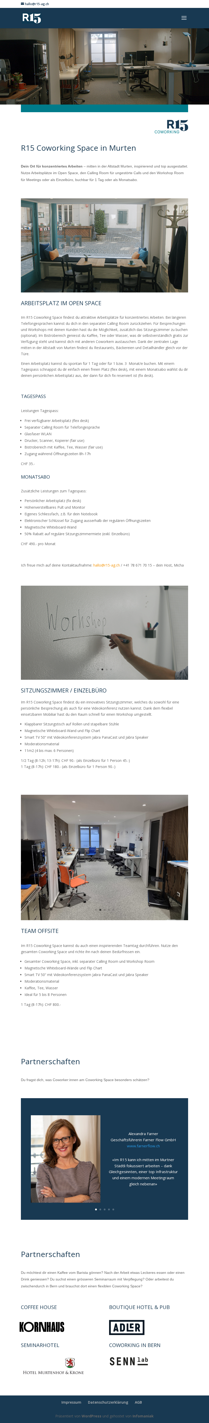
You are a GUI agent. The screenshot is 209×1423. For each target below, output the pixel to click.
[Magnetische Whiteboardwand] (104, 678)
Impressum (71, 1402)
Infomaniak (143, 1416)
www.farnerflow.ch (143, 1145)
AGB (138, 1402)
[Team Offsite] (104, 918)
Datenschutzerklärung (108, 1402)
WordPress (91, 1416)
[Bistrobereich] (104, 291)
